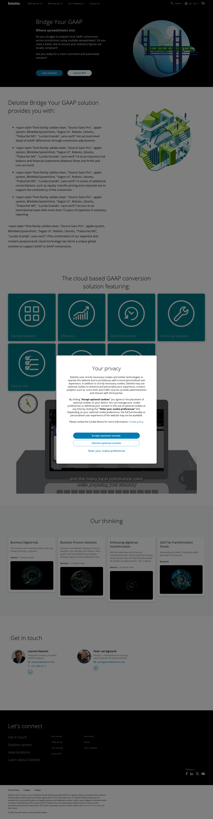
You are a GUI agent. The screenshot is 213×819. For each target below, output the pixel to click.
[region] (106, 409)
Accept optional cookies (106, 435)
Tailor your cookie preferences (106, 450)
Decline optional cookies (106, 443)
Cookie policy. (136, 421)
